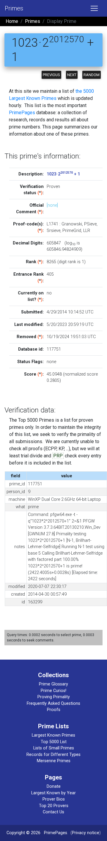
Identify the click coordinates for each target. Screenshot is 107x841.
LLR (86, 230)
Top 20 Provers (53, 805)
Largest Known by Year (53, 793)
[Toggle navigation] (94, 8)
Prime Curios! (53, 690)
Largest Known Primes (53, 735)
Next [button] (71, 75)
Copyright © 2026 (23, 832)
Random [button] (92, 75)
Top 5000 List (54, 741)
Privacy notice (85, 832)
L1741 (52, 224)
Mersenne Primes (53, 760)
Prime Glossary (53, 684)
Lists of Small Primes (53, 748)
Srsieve (53, 230)
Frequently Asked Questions (53, 703)
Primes (14, 8)
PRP (58, 456)
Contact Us (53, 812)
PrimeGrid (71, 230)
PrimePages (22, 112)
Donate (54, 786)
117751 (54, 349)
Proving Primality (53, 696)
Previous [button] (51, 75)
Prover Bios (54, 799)
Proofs (53, 709)
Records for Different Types (53, 754)
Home (12, 21)
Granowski (72, 224)
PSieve (90, 224)
